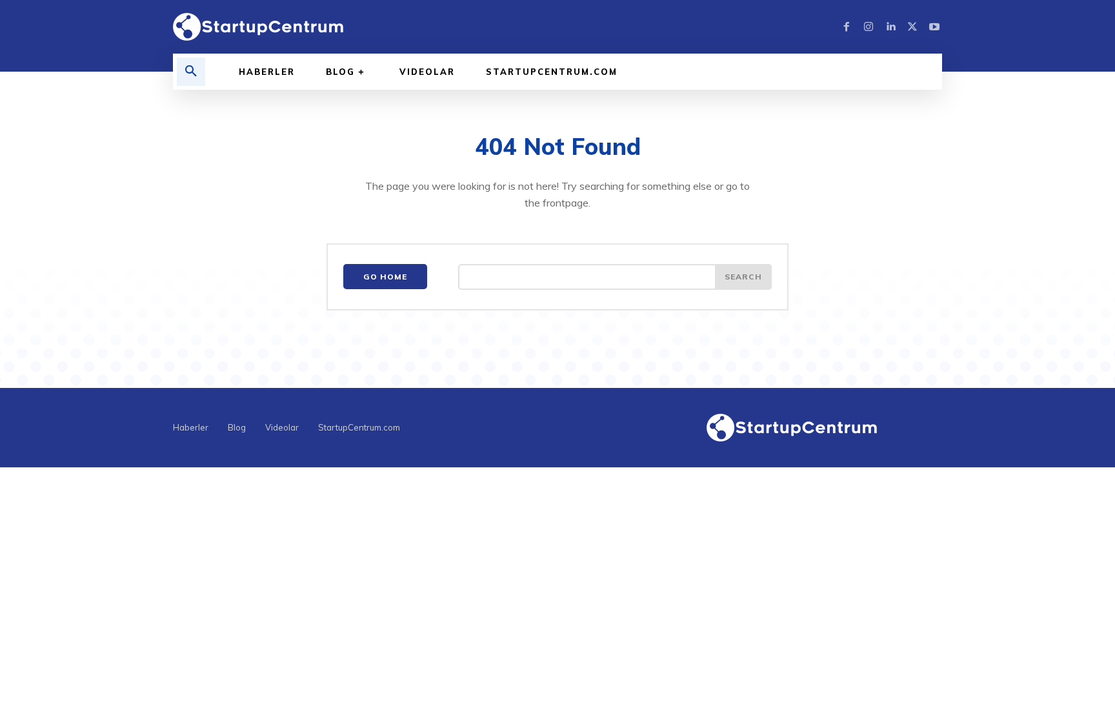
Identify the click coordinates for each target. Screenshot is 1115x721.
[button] (191, 71)
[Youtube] (934, 27)
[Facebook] (846, 27)
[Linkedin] (890, 27)
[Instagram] (868, 27)
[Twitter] (912, 27)
